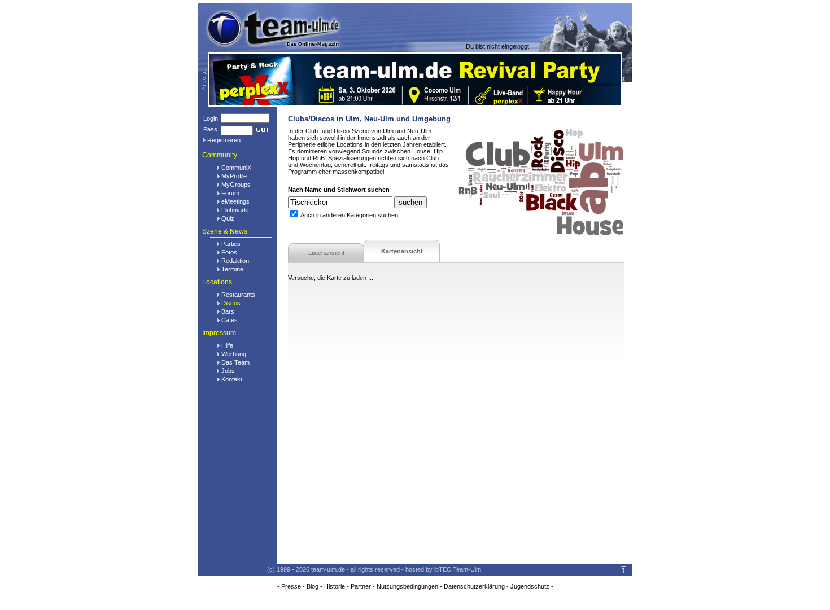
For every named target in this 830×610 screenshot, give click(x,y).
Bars (227, 311)
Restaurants (238, 294)
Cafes (229, 320)
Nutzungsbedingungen (407, 586)
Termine (232, 269)
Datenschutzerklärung (474, 586)
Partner (361, 586)
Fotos (229, 252)
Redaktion (235, 260)
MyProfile (234, 176)
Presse (291, 586)
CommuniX (236, 167)
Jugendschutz (529, 586)
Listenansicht (326, 252)
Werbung (233, 353)
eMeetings (235, 201)
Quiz (227, 218)
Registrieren (224, 140)
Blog (312, 586)
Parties (231, 243)
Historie (334, 586)
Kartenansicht (402, 251)
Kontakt (231, 379)
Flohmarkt (235, 210)
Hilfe (227, 345)
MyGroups (236, 184)
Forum (230, 193)
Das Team (235, 362)
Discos (231, 303)
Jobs (228, 370)
